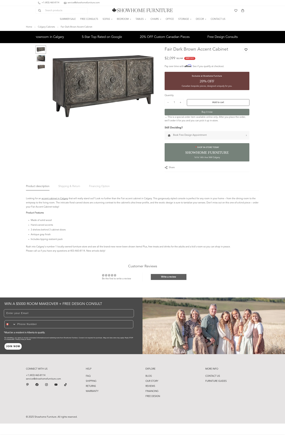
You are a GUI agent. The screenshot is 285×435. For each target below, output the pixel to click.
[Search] (39, 10)
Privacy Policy (20, 339)
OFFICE (170, 19)
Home (29, 27)
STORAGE (183, 19)
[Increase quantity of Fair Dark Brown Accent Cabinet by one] (180, 102)
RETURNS (91, 386)
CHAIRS (155, 19)
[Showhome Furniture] (142, 10)
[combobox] (10, 324)
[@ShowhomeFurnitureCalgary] (55, 384)
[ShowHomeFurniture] (36, 384)
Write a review (168, 277)
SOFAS (106, 19)
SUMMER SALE (68, 19)
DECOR (200, 19)
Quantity (169, 95)
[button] (242, 10)
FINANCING (151, 391)
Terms (29, 339)
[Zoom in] (151, 51)
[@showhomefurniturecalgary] (65, 384)
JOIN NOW (13, 346)
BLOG (148, 376)
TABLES (140, 19)
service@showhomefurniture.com (43, 379)
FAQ (88, 376)
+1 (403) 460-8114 (35, 375)
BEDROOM (123, 19)
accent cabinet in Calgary (55, 198)
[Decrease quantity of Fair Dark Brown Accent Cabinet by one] (168, 102)
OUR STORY (151, 381)
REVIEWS (150, 386)
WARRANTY (92, 391)
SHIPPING (91, 381)
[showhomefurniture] (27, 384)
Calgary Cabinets (46, 27)
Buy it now (207, 112)
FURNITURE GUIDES (216, 381)
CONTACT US (218, 19)
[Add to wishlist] (246, 49)
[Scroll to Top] (279, 418)
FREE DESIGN (152, 396)
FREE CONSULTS (89, 19)
